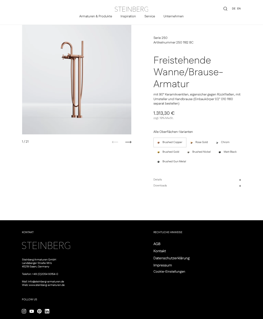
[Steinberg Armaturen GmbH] (131, 9)
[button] (197, 179)
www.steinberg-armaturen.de (47, 285)
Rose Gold (201, 142)
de (233, 9)
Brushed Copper (172, 142)
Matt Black (230, 152)
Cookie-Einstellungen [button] (169, 271)
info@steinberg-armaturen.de (46, 282)
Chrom (225, 142)
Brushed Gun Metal (174, 161)
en (239, 9)
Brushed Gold (170, 152)
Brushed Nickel (201, 152)
